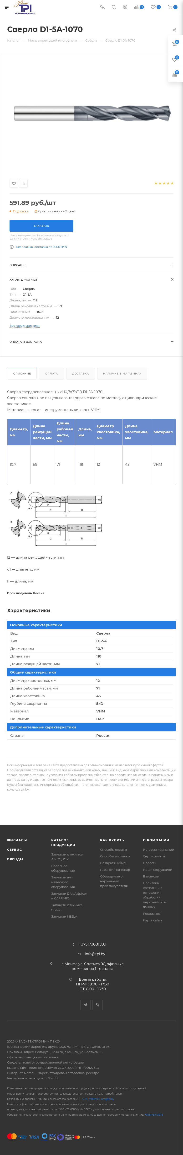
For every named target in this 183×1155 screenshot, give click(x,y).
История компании (158, 849)
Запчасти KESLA (64, 916)
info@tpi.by (95, 954)
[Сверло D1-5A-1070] (91, 115)
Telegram (85, 1005)
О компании (156, 840)
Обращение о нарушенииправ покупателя (114, 881)
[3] (164, 184)
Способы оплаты (113, 849)
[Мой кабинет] (125, 7)
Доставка (80, 373)
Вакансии (151, 876)
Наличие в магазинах (122, 373)
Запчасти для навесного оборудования (63, 882)
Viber (97, 1005)
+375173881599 (92, 944)
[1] (156, 184)
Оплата (51, 373)
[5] (172, 184)
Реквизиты (152, 913)
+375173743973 (154, 1114)
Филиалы (17, 840)
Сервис (14, 849)
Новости (150, 863)
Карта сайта (152, 920)
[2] (160, 184)
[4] (168, 184)
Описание (22, 373)
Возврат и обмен (113, 863)
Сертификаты (154, 856)
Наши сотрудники (157, 870)
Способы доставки (115, 856)
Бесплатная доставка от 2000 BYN (41, 247)
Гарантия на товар (115, 870)
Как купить (112, 840)
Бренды (15, 859)
